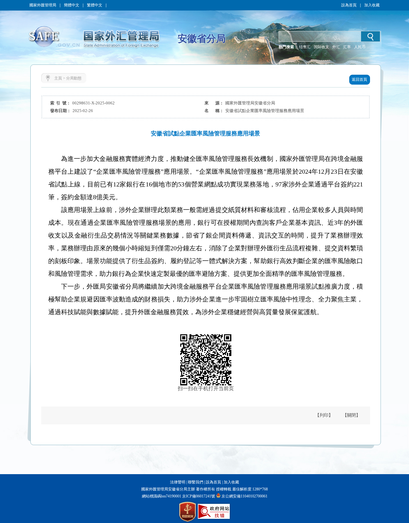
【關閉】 (351, 415)
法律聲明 (177, 482)
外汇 (336, 47)
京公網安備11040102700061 (244, 496)
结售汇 (305, 47)
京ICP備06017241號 (198, 496)
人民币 (360, 47)
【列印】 (324, 415)
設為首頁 (349, 5)
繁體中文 (94, 5)
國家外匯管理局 (42, 5)
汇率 (347, 47)
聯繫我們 (195, 482)
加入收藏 (372, 5)
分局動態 (73, 78)
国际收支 (321, 47)
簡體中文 (71, 5)
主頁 (58, 78)
